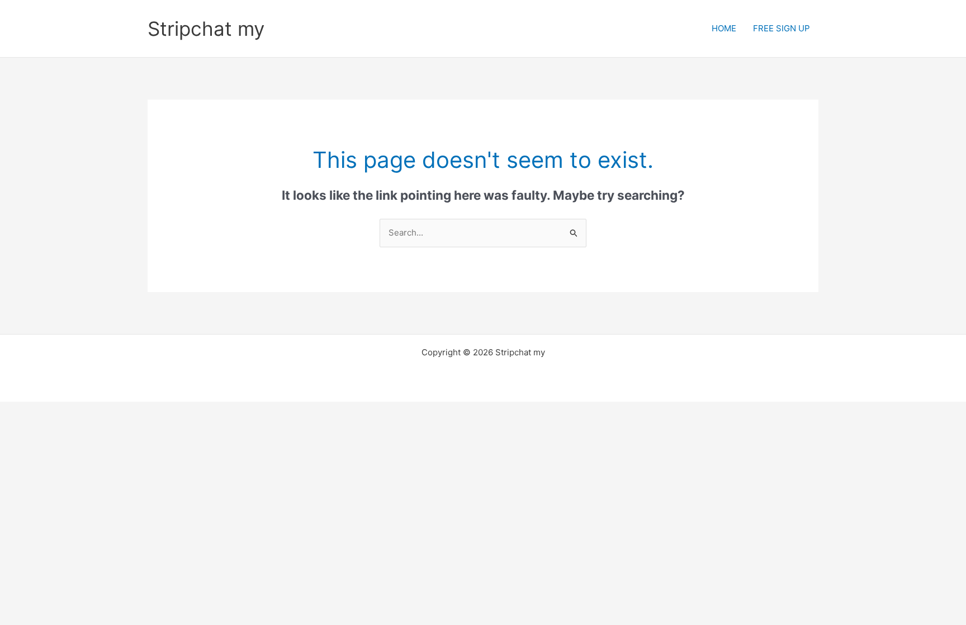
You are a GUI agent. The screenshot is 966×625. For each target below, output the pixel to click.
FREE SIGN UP (781, 28)
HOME (724, 28)
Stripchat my (206, 28)
